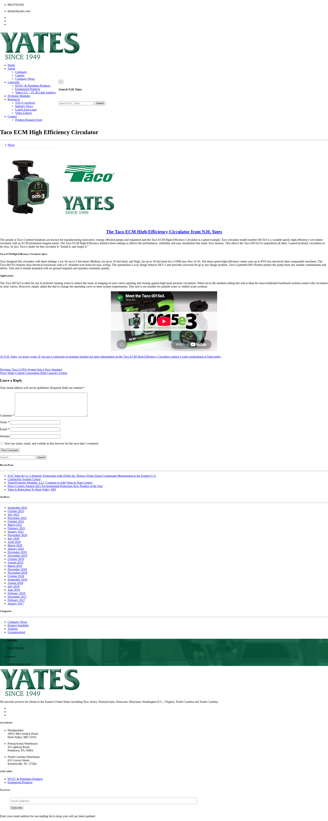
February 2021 (16, 528)
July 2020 (13, 538)
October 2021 (16, 521)
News (11, 145)
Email (4, 429)
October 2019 (16, 559)
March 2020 (15, 545)
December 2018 (17, 569)
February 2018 (16, 593)
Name (4, 422)
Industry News (24, 106)
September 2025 (17, 507)
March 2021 (15, 524)
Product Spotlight (18, 625)
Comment (7, 415)
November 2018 (17, 572)
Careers (19, 75)
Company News (25, 78)
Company (21, 72)
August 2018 (15, 583)
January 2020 (16, 548)
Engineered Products (27, 89)
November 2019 (17, 555)
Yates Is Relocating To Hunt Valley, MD (32, 489)
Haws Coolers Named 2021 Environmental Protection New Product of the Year (55, 486)
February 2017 (16, 600)
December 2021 (17, 518)
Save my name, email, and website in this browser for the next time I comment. (52, 443)
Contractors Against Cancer (24, 479)
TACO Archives (25, 102)
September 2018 (17, 579)
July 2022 (13, 514)
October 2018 (16, 576)
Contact (12, 116)
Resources (14, 99)
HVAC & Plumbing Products (32, 85)
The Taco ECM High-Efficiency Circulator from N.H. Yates (164, 231)
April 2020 (14, 542)
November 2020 (17, 535)
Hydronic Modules (19, 95)
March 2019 (15, 565)
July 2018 (13, 586)
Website (4, 436)
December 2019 (17, 552)
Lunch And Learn (26, 109)
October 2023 (16, 511)
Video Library (23, 113)
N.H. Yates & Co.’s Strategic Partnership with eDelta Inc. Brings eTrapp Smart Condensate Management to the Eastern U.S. (82, 475)
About (11, 68)
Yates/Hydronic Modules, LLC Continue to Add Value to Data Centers (50, 482)
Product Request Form (28, 119)
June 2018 (14, 589)
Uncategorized (16, 632)
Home (11, 65)
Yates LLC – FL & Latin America (35, 92)
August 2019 (15, 562)
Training (13, 628)
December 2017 (17, 596)
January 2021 (16, 531)
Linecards (13, 82)
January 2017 (16, 603)
